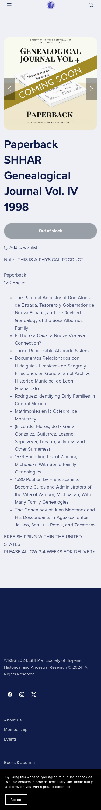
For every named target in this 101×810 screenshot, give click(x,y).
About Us (13, 720)
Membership (15, 729)
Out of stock (50, 231)
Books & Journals (20, 762)
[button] (9, 89)
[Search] (91, 5)
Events (10, 739)
